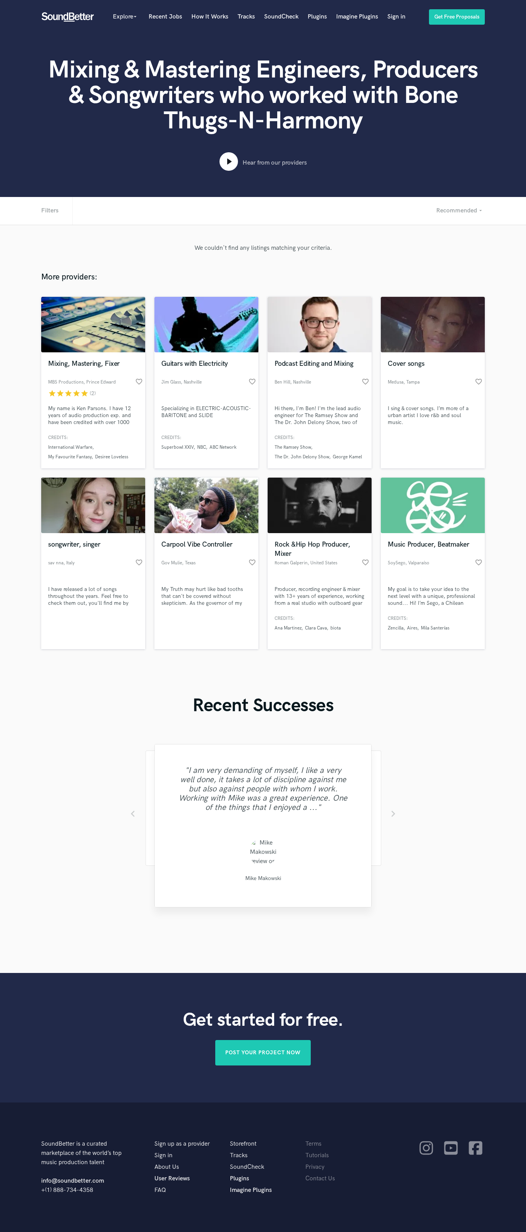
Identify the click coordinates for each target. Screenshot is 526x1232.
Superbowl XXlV (177, 447)
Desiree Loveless (111, 457)
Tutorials (317, 1155)
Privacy (315, 1167)
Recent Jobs (165, 16)
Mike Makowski (263, 878)
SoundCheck (281, 16)
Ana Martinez (288, 628)
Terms (313, 1144)
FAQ (160, 1190)
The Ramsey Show (293, 447)
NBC (201, 447)
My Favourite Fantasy (70, 457)
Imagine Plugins (357, 16)
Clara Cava (316, 628)
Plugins (317, 16)
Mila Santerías (435, 628)
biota (335, 628)
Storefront (243, 1144)
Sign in (396, 16)
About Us (166, 1167)
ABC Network (222, 447)
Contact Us (320, 1178)
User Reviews (172, 1178)
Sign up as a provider (182, 1144)
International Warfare (70, 447)
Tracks (246, 16)
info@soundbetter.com (72, 1181)
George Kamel (347, 457)
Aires (412, 628)
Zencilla (396, 628)
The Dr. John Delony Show (302, 457)
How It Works (209, 16)
